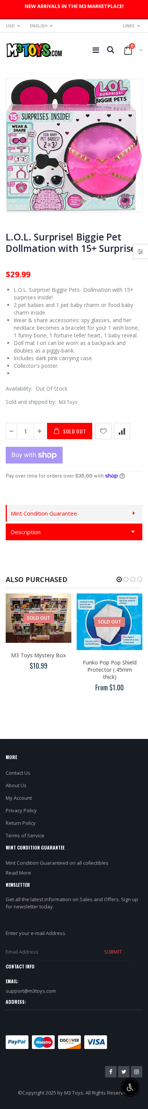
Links (129, 25)
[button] (119, 579)
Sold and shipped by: (31, 401)
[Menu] (96, 50)
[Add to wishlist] (103, 431)
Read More (18, 872)
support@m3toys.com (31, 990)
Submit (112, 951)
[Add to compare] (122, 431)
